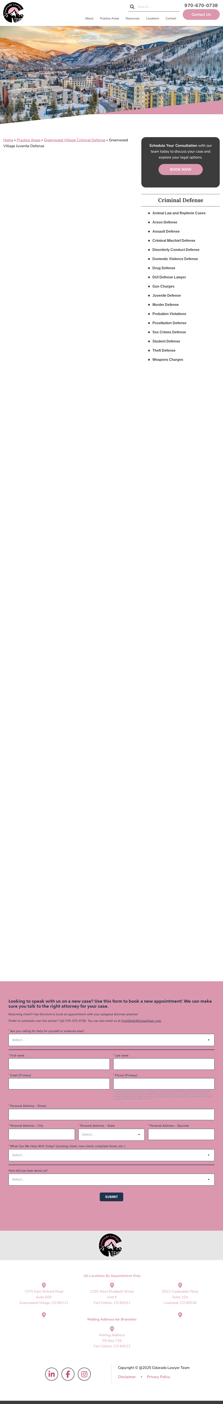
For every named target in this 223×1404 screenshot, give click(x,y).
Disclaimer (127, 1376)
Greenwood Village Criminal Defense (74, 140)
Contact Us (201, 14)
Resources (133, 18)
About (89, 18)
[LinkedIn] (52, 1374)
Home (8, 140)
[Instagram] (84, 1374)
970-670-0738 (201, 5)
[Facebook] (68, 1374)
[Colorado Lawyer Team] (13, 12)
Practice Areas (109, 18)
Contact (171, 18)
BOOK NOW (180, 169)
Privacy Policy (158, 1376)
